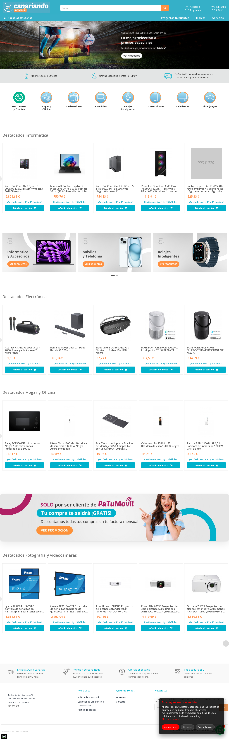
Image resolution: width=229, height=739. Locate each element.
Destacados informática (25, 135)
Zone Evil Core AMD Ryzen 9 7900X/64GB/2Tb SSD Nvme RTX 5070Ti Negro (24, 189)
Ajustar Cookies (205, 727)
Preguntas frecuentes (175, 18)
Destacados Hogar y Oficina (29, 392)
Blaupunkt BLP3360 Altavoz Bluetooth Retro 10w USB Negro (112, 350)
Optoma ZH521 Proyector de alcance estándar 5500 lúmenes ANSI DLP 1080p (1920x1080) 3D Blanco (206, 609)
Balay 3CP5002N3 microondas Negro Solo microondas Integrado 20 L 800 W (22, 446)
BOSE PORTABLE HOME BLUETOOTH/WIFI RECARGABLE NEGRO (205, 350)
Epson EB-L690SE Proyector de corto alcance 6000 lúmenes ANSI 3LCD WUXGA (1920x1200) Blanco (159, 609)
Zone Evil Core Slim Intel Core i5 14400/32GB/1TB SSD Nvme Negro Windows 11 (115, 189)
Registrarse (195, 10)
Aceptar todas (170, 727)
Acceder (194, 6)
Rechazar (187, 727)
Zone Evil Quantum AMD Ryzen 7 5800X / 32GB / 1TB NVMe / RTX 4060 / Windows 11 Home (159, 189)
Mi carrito (221, 6)
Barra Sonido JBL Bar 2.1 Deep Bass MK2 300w (68, 349)
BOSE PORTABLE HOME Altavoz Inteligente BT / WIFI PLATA (160, 349)
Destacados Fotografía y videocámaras (39, 555)
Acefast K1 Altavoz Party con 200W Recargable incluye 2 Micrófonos (22, 350)
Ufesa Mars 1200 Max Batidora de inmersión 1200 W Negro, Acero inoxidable (68, 446)
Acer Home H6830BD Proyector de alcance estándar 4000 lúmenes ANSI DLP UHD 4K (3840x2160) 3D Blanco (115, 609)
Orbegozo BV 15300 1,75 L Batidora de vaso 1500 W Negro (160, 445)
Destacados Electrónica (24, 296)
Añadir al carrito (23, 208)
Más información (170, 718)
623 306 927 (13, 706)
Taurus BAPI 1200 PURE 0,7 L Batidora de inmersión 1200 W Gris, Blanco (205, 446)
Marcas (200, 18)
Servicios (218, 18)
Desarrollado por (15, 731)
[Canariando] (30, 7)
